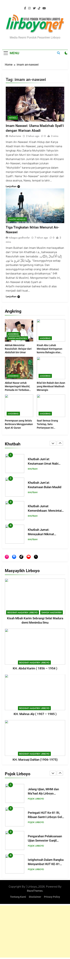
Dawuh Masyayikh (17, 338)
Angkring (13, 334)
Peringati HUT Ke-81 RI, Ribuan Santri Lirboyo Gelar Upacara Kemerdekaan (46, 817)
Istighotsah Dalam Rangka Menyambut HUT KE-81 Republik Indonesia (46, 864)
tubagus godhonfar (19, 237)
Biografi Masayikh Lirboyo (22, 612)
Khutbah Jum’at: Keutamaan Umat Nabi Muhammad (43, 463)
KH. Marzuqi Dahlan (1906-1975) (35, 759)
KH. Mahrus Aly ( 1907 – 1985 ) (35, 714)
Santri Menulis (17, 219)
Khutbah (33, 468)
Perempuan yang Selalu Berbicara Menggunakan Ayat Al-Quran (19, 424)
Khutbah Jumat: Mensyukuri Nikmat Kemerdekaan (41, 534)
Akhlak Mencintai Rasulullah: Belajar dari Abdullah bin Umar (18, 349)
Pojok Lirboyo (36, 798)
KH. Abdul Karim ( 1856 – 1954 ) (35, 668)
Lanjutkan (11, 186)
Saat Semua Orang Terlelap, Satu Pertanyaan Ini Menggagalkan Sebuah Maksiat (50, 427)
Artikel (13, 117)
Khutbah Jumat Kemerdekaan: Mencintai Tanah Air (45, 511)
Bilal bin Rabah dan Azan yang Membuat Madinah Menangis (51, 386)
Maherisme (15, 136)
